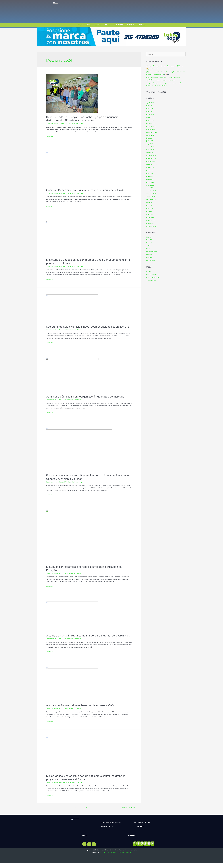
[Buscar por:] (166, 54)
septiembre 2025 (151, 132)
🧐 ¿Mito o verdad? (152, 69)
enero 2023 (150, 223)
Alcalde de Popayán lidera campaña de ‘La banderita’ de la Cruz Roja (88, 635)
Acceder (148, 271)
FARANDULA (119, 25)
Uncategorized (150, 260)
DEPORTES (141, 25)
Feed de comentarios (152, 277)
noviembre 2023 (151, 194)
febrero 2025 (150, 150)
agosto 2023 (150, 202)
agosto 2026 (150, 103)
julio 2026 (149, 105)
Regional (62, 193)
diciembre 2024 (151, 155)
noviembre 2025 (151, 126)
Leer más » (49, 136)
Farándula (149, 240)
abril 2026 (149, 111)
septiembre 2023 (151, 199)
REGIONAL (97, 25)
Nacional (149, 254)
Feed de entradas (151, 274)
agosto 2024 (150, 167)
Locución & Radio (151, 251)
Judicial (61, 123)
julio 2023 (149, 205)
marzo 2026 (150, 114)
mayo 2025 (149, 144)
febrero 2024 (150, 185)
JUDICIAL (108, 25)
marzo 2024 (150, 182)
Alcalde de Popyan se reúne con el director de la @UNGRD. (164, 66)
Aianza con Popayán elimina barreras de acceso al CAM (80, 705)
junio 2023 (149, 208)
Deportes (149, 237)
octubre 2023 (150, 197)
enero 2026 (149, 120)
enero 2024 (150, 188)
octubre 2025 (150, 129)
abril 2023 (149, 214)
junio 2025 (149, 141)
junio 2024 (149, 173)
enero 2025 (149, 152)
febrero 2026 (150, 117)
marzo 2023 (150, 217)
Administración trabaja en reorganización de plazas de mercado (85, 396)
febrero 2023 (150, 220)
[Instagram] (89, 844)
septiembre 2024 (151, 164)
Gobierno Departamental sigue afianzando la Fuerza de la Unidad (86, 190)
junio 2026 (149, 108)
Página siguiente (128, 807)
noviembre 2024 (151, 158)
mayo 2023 (149, 211)
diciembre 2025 (151, 123)
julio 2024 (149, 170)
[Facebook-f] (84, 844)
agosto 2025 (150, 135)
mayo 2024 (149, 176)
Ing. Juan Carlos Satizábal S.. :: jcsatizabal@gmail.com (115, 852)
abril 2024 (149, 179)
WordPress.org (151, 280)
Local (61, 330)
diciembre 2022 (151, 226)
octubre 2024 (150, 161)
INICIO (80, 25)
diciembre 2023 (151, 191)
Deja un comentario (52, 123)
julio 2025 (149, 138)
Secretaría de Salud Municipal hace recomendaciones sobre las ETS (87, 326)
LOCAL (88, 25)
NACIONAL (130, 25)
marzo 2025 (150, 147)
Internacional (150, 243)
